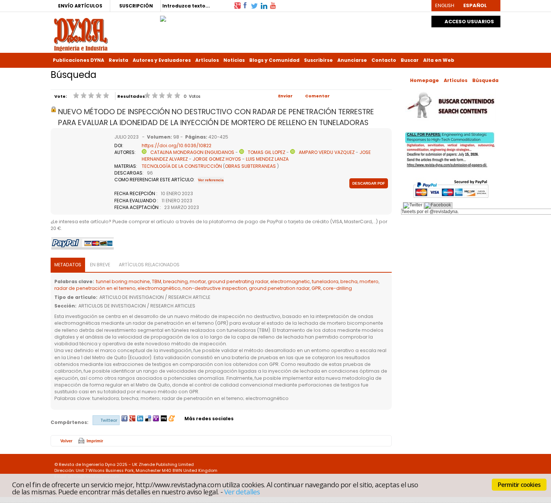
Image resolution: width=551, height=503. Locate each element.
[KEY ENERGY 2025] (163, 17)
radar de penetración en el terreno (95, 288)
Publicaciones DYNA (78, 60)
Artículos (207, 60)
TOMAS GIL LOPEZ (266, 152)
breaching (175, 281)
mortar (198, 281)
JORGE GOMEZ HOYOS (217, 159)
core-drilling (337, 288)
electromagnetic (290, 281)
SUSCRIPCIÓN (136, 6)
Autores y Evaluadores (162, 60)
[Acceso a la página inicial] (81, 34)
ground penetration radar (279, 288)
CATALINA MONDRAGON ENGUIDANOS (192, 152)
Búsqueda (485, 80)
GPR (316, 288)
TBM (156, 281)
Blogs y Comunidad (274, 60)
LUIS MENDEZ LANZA (267, 159)
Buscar (410, 60)
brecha (349, 281)
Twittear (108, 420)
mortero (369, 281)
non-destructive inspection (215, 288)
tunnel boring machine (123, 281)
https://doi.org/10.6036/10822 (176, 145)
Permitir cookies (519, 485)
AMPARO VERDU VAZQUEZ (327, 152)
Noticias (234, 60)
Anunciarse (352, 60)
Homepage (424, 80)
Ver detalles (242, 491)
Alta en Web (438, 60)
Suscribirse (318, 60)
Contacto (383, 60)
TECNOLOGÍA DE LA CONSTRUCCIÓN (182, 166)
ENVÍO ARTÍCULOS (80, 6)
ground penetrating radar (238, 281)
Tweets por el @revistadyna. (430, 211)
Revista (118, 60)
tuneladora (325, 281)
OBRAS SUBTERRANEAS (250, 166)
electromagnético (159, 288)
